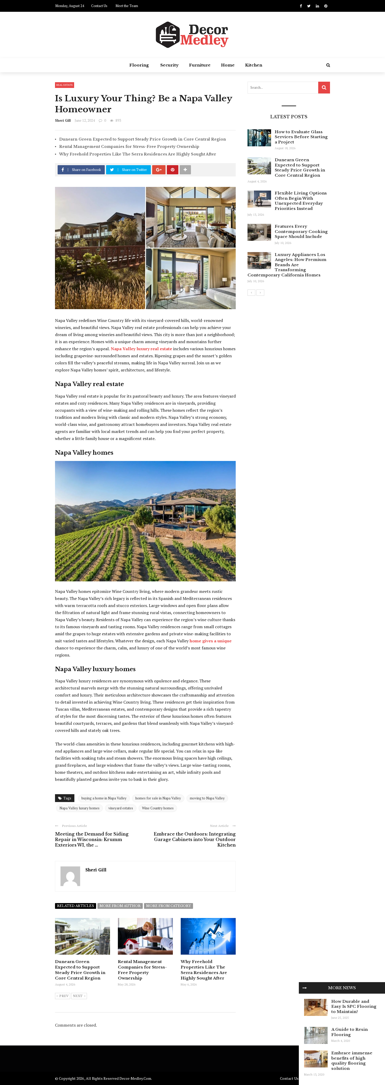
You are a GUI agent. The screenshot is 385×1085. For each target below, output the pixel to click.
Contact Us (99, 5)
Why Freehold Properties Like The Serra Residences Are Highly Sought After (137, 154)
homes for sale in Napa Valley (158, 798)
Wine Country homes (158, 808)
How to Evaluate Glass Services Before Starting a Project (301, 136)
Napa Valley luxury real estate (141, 349)
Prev (64, 996)
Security (169, 65)
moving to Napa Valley (207, 798)
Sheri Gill (63, 120)
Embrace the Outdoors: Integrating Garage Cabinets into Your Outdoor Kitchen (195, 839)
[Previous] (251, 293)
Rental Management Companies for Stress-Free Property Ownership (129, 146)
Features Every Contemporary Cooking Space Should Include (301, 231)
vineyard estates (120, 808)
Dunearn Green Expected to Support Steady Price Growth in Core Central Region (142, 139)
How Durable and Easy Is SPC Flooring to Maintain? (353, 1006)
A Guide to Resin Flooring (349, 1032)
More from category (168, 906)
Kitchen (253, 65)
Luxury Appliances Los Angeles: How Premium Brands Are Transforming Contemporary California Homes (287, 264)
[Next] (260, 293)
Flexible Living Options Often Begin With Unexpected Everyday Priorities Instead (301, 201)
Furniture (200, 65)
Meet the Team (127, 5)
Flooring (139, 65)
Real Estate (64, 85)
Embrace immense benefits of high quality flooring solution (351, 1060)
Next (78, 996)
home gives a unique (211, 641)
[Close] (304, 988)
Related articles (75, 906)
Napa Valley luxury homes (79, 808)
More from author (120, 906)
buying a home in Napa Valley (103, 798)
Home (228, 65)
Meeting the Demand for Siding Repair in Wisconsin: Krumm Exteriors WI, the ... (92, 839)
